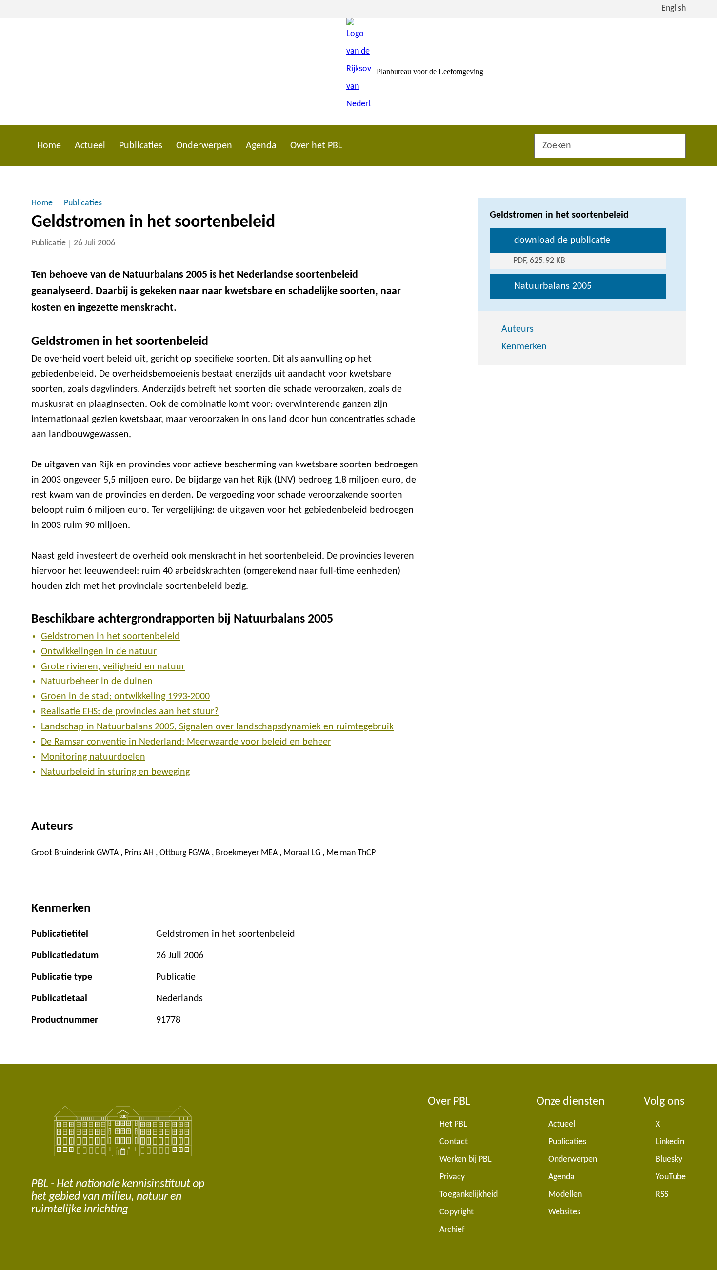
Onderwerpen (204, 146)
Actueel (90, 146)
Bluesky (669, 1159)
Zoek (675, 146)
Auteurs (517, 329)
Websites (564, 1212)
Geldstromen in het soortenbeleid (110, 637)
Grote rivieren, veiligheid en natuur (113, 667)
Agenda (261, 146)
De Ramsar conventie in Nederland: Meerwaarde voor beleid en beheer (186, 742)
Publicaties (140, 146)
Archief (452, 1229)
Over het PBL (316, 146)
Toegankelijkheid (468, 1194)
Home (49, 146)
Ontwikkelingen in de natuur (99, 652)
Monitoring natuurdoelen (93, 757)
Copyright (456, 1212)
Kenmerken (524, 347)
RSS (662, 1194)
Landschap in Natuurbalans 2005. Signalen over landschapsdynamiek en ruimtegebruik (217, 727)
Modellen (565, 1194)
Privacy (452, 1177)
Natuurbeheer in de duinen (97, 681)
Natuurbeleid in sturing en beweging (115, 772)
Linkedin (670, 1142)
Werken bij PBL (465, 1159)
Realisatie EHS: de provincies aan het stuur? (130, 712)
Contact (453, 1142)
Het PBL (453, 1124)
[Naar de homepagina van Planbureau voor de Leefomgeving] (358, 71)
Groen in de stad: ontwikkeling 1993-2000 (125, 697)
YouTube (671, 1177)
